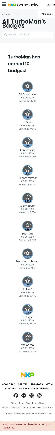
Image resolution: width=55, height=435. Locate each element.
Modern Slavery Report (12, 407)
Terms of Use (24, 403)
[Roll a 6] (27, 281)
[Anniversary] (27, 142)
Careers (23, 384)
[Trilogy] (27, 309)
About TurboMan (13, 14)
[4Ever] (27, 114)
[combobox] (27, 34)
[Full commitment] (27, 170)
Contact (10, 388)
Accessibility (29, 407)
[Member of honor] (27, 253)
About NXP (8, 384)
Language (46, 13)
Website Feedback (45, 407)
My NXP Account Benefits (34, 388)
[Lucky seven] (27, 198)
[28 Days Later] (27, 86)
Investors (37, 384)
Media (49, 384)
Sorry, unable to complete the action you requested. (26, 426)
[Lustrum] (27, 226)
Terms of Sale (38, 403)
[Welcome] (27, 337)
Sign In (51, 4)
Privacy (14, 403)
